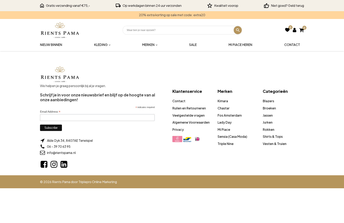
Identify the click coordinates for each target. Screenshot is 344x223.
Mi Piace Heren (240, 45)
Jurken (268, 122)
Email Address (50, 112)
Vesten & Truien (274, 144)
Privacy (178, 129)
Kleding (101, 45)
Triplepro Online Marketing (97, 182)
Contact (292, 45)
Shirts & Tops (273, 136)
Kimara (223, 101)
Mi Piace (224, 129)
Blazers (268, 101)
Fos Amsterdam (230, 115)
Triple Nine (226, 144)
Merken (148, 45)
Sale (193, 45)
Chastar (224, 108)
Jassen (268, 115)
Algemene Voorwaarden (191, 122)
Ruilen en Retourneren (189, 108)
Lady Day (225, 122)
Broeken (269, 108)
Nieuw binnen (51, 45)
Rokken (268, 129)
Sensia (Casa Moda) (232, 136)
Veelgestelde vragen (188, 115)
